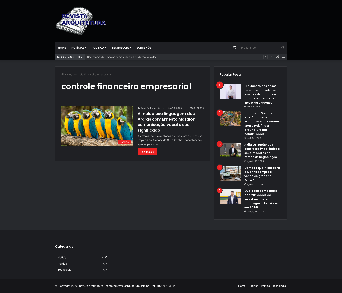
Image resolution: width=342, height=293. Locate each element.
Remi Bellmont (148, 108)
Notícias (77, 47)
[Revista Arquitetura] (80, 21)
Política (98, 47)
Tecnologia (120, 47)
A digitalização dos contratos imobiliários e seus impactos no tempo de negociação (262, 151)
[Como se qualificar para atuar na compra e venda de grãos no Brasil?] (230, 173)
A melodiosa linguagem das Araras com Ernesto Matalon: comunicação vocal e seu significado (167, 122)
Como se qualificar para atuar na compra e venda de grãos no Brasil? (262, 174)
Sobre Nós (144, 47)
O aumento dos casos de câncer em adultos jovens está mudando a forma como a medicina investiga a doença (261, 94)
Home (62, 47)
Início (67, 74)
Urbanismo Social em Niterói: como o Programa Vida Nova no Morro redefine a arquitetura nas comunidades (261, 123)
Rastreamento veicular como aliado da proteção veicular (121, 56)
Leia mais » (147, 151)
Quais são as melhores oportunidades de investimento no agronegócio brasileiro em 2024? (261, 199)
